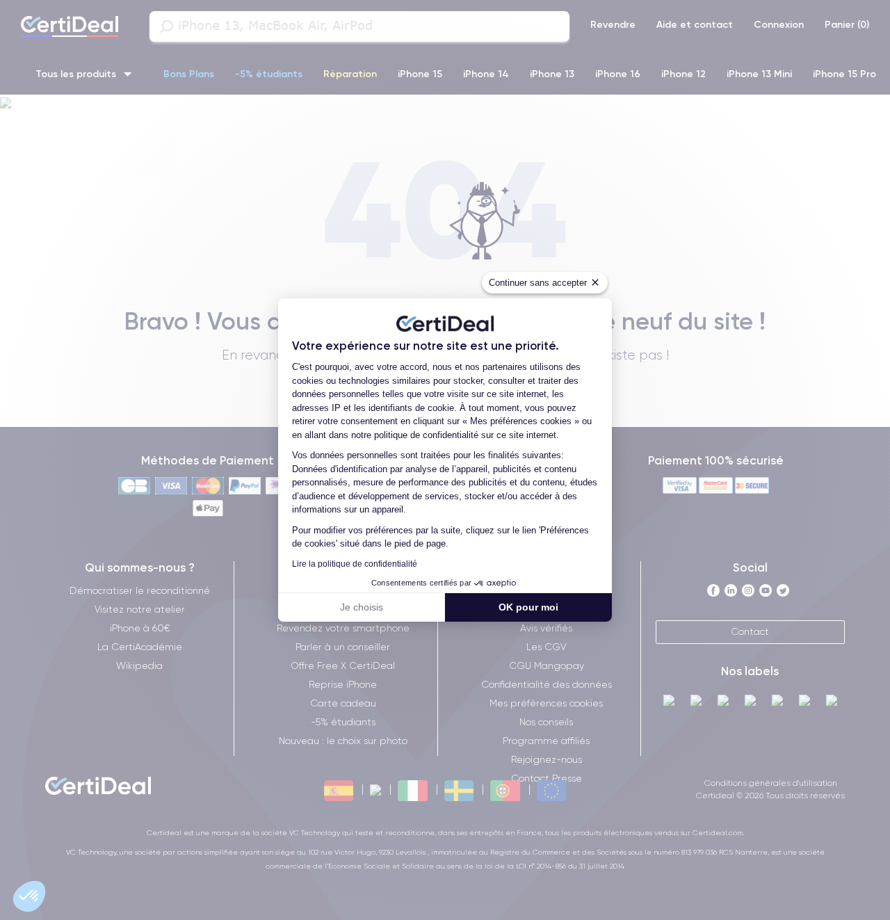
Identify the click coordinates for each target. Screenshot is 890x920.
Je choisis (361, 607)
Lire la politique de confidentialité (354, 564)
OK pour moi (528, 607)
